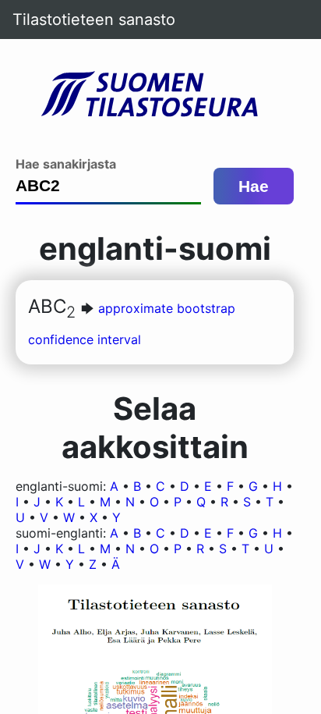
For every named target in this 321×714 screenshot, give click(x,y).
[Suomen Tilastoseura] (155, 95)
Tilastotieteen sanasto (93, 19)
